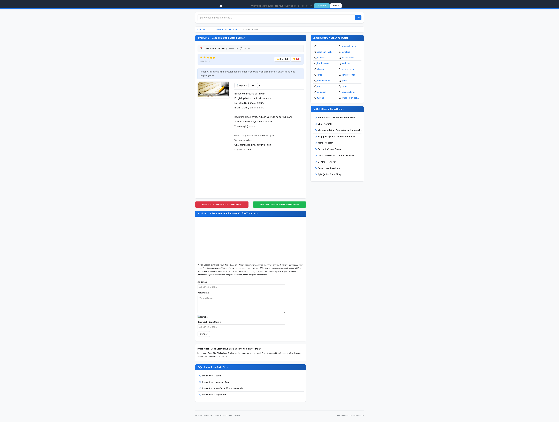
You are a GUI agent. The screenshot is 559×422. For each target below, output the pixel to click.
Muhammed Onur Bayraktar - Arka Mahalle (340, 130)
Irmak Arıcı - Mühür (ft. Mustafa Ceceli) (222, 388)
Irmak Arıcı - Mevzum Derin (216, 382)
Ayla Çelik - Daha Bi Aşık (330, 174)
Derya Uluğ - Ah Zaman (330, 149)
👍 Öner (281, 59)
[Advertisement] (214, 143)
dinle (319, 75)
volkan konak (348, 57)
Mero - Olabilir (325, 142)
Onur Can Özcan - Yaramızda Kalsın (336, 155)
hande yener (348, 69)
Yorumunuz (203, 293)
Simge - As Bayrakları (329, 168)
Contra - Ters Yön (327, 162)
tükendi (320, 98)
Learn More (322, 6)
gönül (344, 80)
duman (320, 69)
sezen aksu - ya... (350, 46)
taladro (320, 57)
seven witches (348, 92)
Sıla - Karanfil (325, 124)
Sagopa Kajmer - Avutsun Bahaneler (336, 136)
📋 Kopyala (241, 85)
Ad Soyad (202, 282)
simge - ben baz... (350, 98)
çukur (320, 86)
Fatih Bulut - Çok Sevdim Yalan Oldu (336, 117)
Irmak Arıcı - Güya (211, 375)
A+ (253, 85)
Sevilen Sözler (357, 415)
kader (344, 86)
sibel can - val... (324, 52)
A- (260, 85)
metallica (346, 52)
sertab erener (348, 75)
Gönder (204, 334)
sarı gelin (321, 92)
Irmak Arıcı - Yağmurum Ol (215, 394)
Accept (336, 6)
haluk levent (323, 63)
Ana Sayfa (202, 29)
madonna (346, 63)
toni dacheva (323, 80)
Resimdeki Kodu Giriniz (209, 322)
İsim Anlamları (343, 415)
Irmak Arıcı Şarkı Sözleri (226, 29)
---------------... (324, 46)
